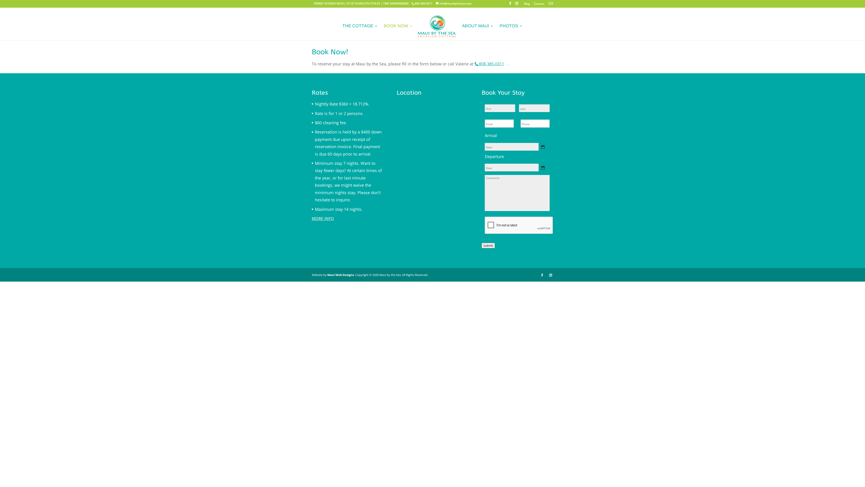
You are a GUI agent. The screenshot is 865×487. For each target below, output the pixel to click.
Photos (509, 26)
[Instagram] (516, 5)
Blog (527, 4)
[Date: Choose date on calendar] (543, 147)
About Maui (475, 26)
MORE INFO (323, 218)
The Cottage (357, 26)
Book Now (396, 26)
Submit (488, 246)
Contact (539, 4)
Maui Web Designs (340, 275)
